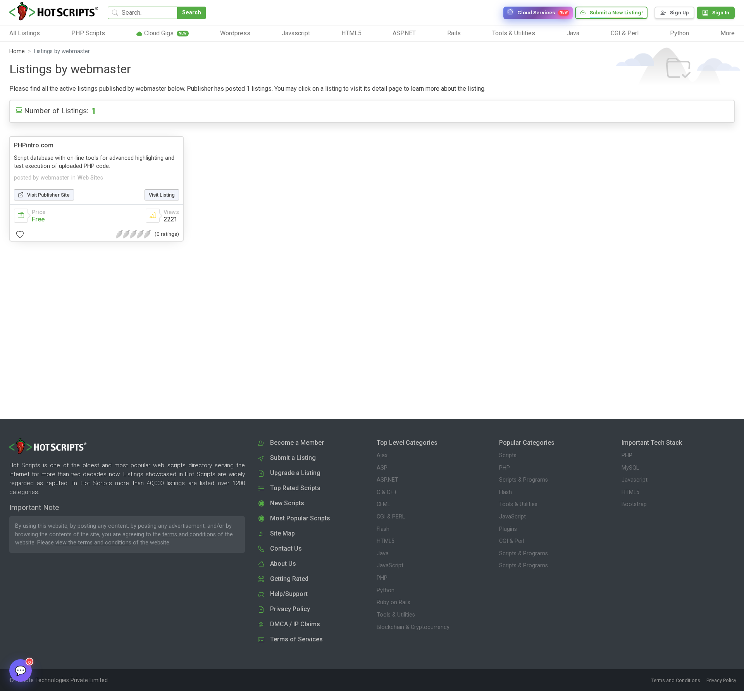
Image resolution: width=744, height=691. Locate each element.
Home (17, 51)
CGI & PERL (391, 516)
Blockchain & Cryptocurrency (413, 627)
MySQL (630, 468)
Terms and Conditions (675, 680)
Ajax (382, 455)
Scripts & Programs (523, 480)
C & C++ (387, 492)
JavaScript (390, 565)
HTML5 (385, 541)
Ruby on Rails (393, 602)
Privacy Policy (721, 680)
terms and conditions (189, 534)
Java (383, 553)
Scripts (508, 455)
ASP (382, 468)
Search (191, 12)
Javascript (635, 480)
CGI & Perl (511, 541)
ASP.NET (387, 480)
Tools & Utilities (396, 615)
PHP (382, 578)
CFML (383, 504)
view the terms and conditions (93, 542)
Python (385, 590)
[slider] (133, 234)
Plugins (508, 529)
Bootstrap (634, 504)
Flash (383, 529)
